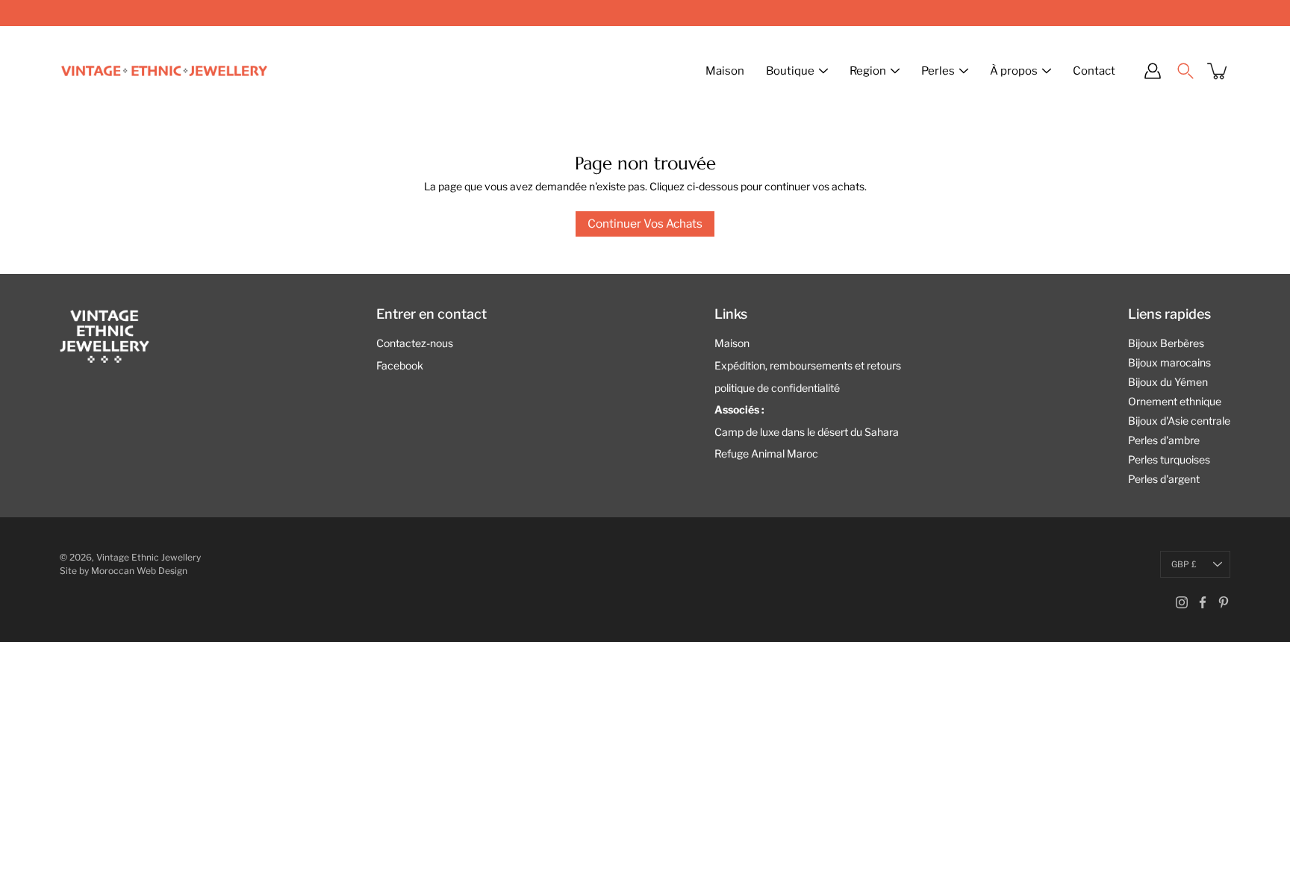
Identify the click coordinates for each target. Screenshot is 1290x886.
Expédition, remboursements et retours (807, 365)
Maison (724, 71)
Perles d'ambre (1164, 440)
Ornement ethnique (1174, 401)
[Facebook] (1202, 602)
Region (868, 71)
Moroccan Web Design (139, 570)
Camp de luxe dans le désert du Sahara (806, 431)
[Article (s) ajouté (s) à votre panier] (1218, 71)
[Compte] (1153, 71)
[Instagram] (1181, 602)
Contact (1094, 71)
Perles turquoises (1169, 459)
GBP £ (1184, 564)
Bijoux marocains (1169, 362)
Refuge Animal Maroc (766, 453)
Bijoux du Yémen (1168, 381)
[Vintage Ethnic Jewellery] (164, 71)
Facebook (399, 365)
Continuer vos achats (645, 223)
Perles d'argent (1164, 478)
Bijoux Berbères (1166, 343)
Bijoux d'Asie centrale (1179, 420)
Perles (938, 71)
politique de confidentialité (777, 387)
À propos (1014, 71)
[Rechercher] (1185, 71)
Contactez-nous (414, 343)
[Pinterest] (1223, 602)
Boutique (790, 71)
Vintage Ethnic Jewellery (148, 557)
